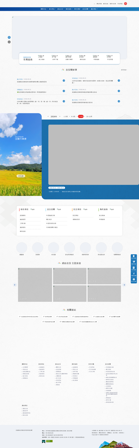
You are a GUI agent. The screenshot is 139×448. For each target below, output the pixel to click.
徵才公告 (25, 376)
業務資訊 (108, 397)
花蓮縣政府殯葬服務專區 (81, 316)
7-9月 (81, 116)
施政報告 (23, 227)
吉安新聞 (25, 367)
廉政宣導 (25, 410)
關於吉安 (58, 367)
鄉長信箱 (105, 3)
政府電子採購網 (115, 316)
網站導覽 (99, 3)
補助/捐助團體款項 (111, 377)
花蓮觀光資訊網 (99, 316)
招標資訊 (25, 378)
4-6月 (73, 116)
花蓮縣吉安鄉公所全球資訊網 (20, 3)
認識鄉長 (23, 215)
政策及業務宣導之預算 (111, 374)
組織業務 (75, 367)
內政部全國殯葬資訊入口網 (89, 322)
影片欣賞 (58, 378)
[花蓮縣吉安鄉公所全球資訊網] (69, 37)
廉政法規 (25, 408)
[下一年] (60, 116)
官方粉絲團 (92, 369)
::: (94, 3)
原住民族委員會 (63, 316)
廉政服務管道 (26, 413)
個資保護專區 (110, 381)
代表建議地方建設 (52, 227)
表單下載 (75, 371)
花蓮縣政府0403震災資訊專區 (29, 316)
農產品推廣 (26, 373)
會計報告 (108, 369)
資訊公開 (85, 9)
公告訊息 (25, 369)
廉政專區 (94, 9)
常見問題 (120, 3)
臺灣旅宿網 (48, 316)
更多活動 (20, 176)
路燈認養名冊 (110, 402)
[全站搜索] (125, 3)
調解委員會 (76, 373)
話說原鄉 (58, 369)
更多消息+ (124, 69)
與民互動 (77, 9)
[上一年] (48, 116)
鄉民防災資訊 (110, 379)
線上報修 (102, 215)
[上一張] (9, 37)
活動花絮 (58, 376)
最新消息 (43, 9)
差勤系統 (121, 432)
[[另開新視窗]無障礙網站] (49, 441)
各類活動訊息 (26, 371)
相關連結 (109, 432)
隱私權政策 (95, 432)
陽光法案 (25, 415)
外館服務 (108, 390)
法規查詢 (108, 386)
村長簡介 (75, 376)
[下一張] (9, 42)
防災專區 (75, 215)
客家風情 (58, 371)
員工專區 (115, 432)
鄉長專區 (52, 9)
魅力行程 (58, 382)
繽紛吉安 (60, 9)
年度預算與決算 (51, 223)
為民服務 (68, 9)
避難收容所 (76, 219)
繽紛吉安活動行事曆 (61, 373)
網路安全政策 (102, 432)
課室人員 (75, 369)
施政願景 (23, 219)
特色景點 (58, 380)
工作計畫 (23, 223)
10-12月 (89, 116)
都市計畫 (108, 400)
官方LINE (92, 371)
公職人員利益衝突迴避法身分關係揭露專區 (111, 394)
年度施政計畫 (50, 215)
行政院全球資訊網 (50, 322)
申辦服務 (102, 219)
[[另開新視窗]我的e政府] (43, 441)
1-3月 (66, 116)
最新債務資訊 (110, 384)
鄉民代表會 (113, 3)
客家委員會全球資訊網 (68, 322)
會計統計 (49, 219)
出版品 (58, 384)
